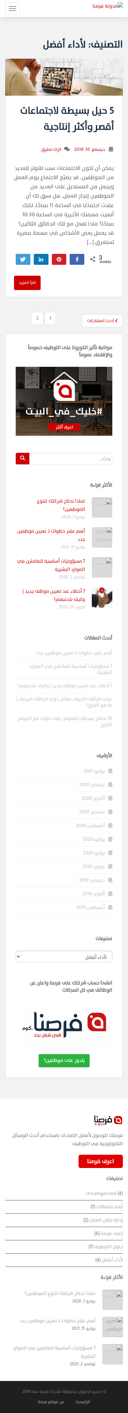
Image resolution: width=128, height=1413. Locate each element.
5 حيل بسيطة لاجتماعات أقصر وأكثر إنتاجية (67, 119)
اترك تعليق (51, 149)
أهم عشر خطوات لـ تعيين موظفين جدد (74, 653)
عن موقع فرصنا (51, 1401)
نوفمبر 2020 (92, 785)
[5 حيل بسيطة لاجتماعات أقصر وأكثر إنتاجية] (64, 77)
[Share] (41, 259)
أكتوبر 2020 (93, 798)
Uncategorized (101, 1193)
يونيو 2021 (94, 771)
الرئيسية (83, 1401)
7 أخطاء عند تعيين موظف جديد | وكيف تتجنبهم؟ (54, 595)
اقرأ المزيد (27, 282)
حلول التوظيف (108, 1247)
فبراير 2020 (93, 866)
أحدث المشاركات (101, 320)
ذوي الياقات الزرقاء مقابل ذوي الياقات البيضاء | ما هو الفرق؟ (64, 702)
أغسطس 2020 (90, 826)
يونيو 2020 (94, 853)
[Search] (22, 458)
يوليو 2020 (94, 839)
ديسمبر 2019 (92, 880)
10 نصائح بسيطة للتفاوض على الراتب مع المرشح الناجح (64, 722)
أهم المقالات (109, 1207)
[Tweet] (23, 259)
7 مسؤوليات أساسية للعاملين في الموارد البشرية (70, 669)
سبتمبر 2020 (92, 812)
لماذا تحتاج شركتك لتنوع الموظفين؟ (60, 1293)
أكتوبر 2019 (93, 894)
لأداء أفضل (112, 1260)
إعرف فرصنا (112, 1233)
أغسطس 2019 (90, 907)
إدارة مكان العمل (106, 1220)
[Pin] (59, 259)
